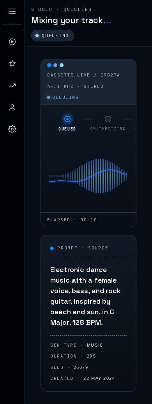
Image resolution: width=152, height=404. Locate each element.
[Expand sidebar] (12, 11)
